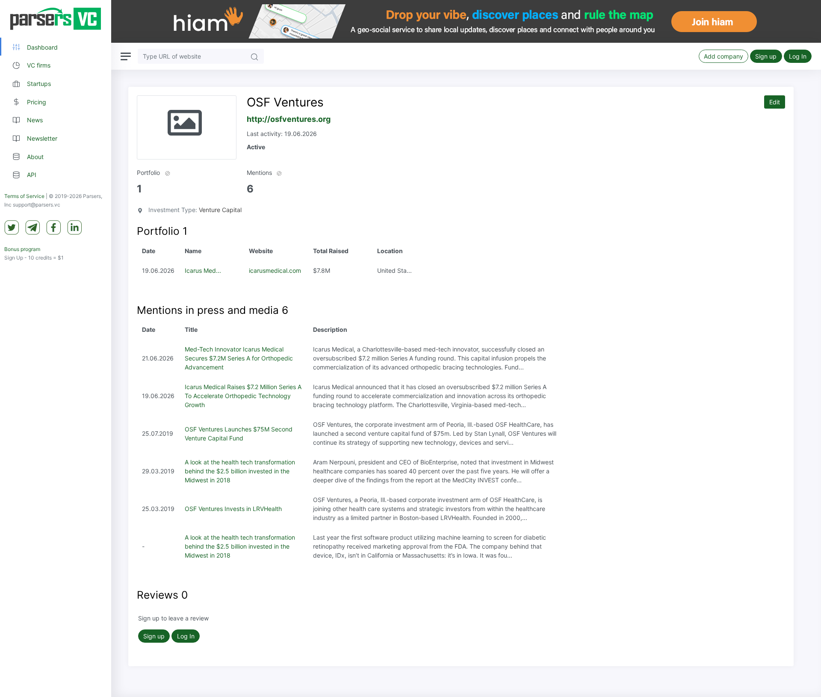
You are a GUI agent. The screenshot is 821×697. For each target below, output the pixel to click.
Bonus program (22, 249)
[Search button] (254, 56)
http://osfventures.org (289, 119)
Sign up (766, 56)
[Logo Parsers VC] (55, 19)
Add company (723, 56)
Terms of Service (24, 196)
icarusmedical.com (275, 270)
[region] (55, 348)
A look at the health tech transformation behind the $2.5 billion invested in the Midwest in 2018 (240, 471)
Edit (774, 102)
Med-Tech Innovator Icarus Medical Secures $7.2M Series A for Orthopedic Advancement (239, 358)
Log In (797, 56)
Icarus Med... (203, 270)
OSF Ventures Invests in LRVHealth (233, 508)
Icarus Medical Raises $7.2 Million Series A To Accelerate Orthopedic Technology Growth (243, 395)
